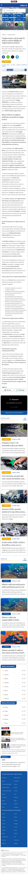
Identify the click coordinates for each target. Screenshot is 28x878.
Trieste (3, 823)
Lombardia (16, 781)
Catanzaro (16, 840)
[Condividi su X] (12, 58)
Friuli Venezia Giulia (6, 790)
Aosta (15, 813)
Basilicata (4, 803)
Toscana (16, 790)
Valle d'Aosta (17, 777)
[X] (16, 24)
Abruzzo (16, 797)
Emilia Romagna (5, 787)
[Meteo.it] (23, 5)
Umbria (3, 794)
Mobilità (6, 61)
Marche (16, 787)
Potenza (4, 840)
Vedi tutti (25, 418)
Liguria (3, 781)
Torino (3, 813)
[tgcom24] (14, 2)
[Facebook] (8, 24)
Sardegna (16, 807)
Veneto (15, 784)
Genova (4, 817)
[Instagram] (12, 24)
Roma (15, 830)
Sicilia (3, 807)
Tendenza (6, 580)
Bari (15, 836)
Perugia (3, 830)
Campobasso (5, 836)
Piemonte (4, 777)
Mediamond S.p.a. (13, 867)
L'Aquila (15, 833)
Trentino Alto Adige (6, 784)
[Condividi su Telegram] (17, 58)
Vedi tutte (24, 559)
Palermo (4, 843)
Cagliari (16, 843)
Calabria (16, 803)
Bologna (16, 823)
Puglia (15, 800)
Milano (15, 817)
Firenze (16, 827)
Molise (3, 800)
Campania (4, 797)
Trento (3, 820)
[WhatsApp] (20, 24)
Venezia (16, 820)
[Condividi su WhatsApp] (8, 58)
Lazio (15, 794)
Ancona (4, 827)
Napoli (3, 833)
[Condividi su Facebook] (3, 58)
